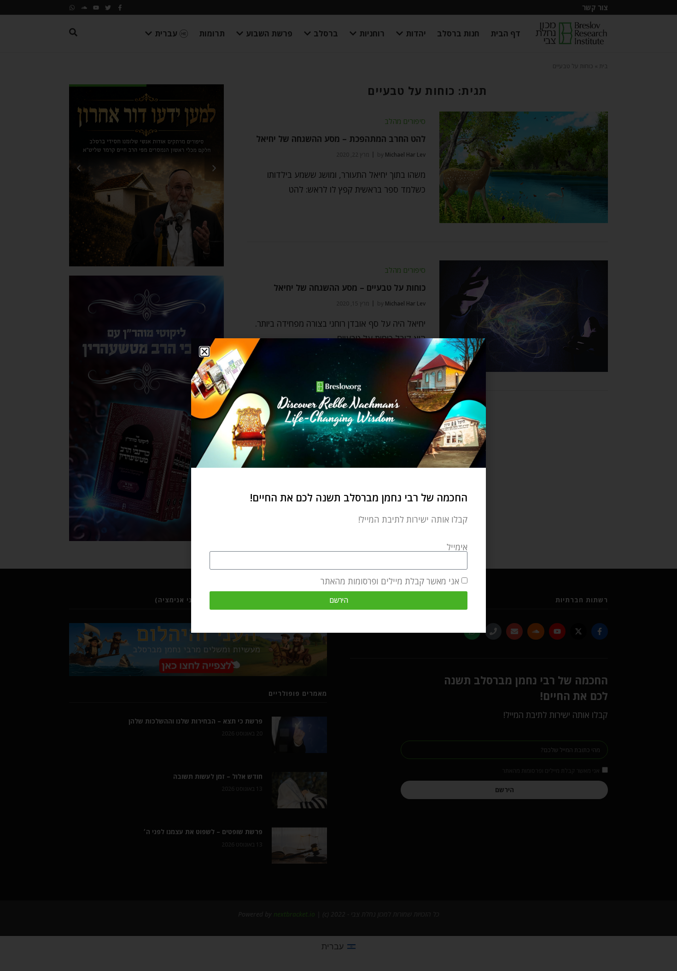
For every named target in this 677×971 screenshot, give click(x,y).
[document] (338, 485)
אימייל (457, 547)
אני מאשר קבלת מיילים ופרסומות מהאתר (390, 581)
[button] (204, 351)
